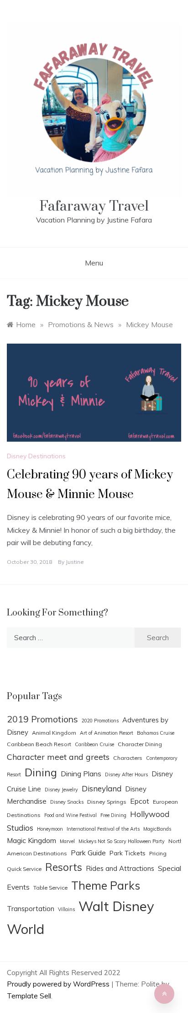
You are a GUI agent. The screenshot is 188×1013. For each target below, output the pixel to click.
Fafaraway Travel (94, 206)
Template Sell (29, 996)
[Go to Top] (164, 994)
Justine (75, 561)
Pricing (158, 853)
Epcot (139, 801)
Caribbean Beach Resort (39, 744)
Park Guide (88, 852)
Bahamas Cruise (155, 733)
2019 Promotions (42, 719)
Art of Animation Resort (106, 733)
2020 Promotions (100, 720)
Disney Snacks (67, 802)
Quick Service (24, 868)
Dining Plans (81, 773)
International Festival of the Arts (103, 829)
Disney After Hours (126, 774)
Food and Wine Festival (70, 815)
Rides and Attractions (120, 868)
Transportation (30, 908)
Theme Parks (105, 885)
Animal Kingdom (54, 732)
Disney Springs (106, 801)
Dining (41, 772)
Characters (127, 757)
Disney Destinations (36, 456)
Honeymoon (50, 829)
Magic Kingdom (31, 840)
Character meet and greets (58, 757)
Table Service (50, 887)
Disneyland (101, 788)
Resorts (63, 867)
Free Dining (113, 815)
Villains (66, 909)
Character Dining (140, 744)
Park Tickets (128, 853)
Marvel (67, 841)
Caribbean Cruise (94, 744)
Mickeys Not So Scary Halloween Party (121, 841)
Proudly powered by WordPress (59, 984)
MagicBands (157, 829)
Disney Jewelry (61, 789)
